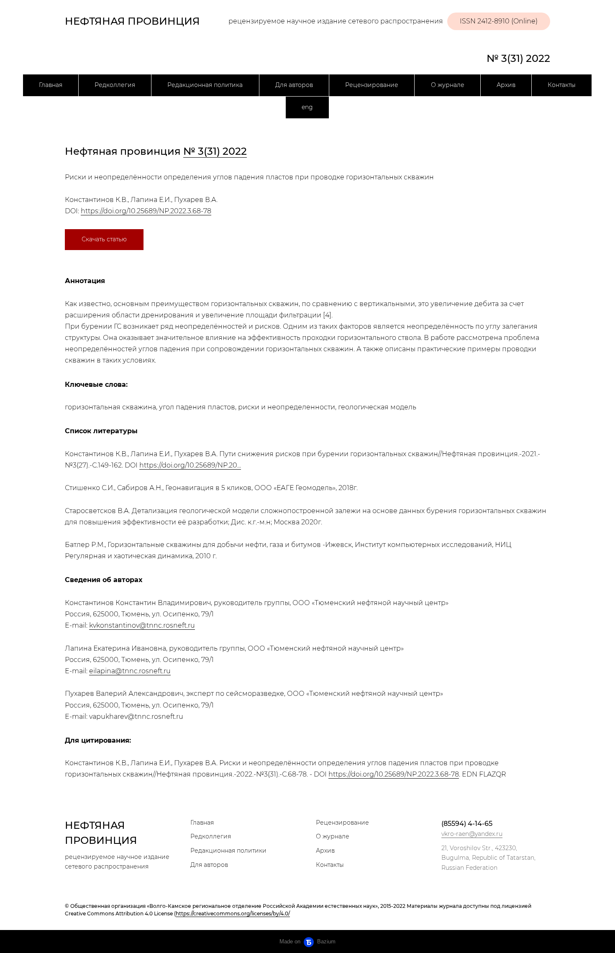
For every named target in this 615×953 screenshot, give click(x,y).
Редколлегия (115, 85)
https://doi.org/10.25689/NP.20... (190, 465)
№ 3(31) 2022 (518, 58)
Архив (506, 85)
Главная (50, 85)
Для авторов (294, 85)
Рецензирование (371, 85)
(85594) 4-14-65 (466, 824)
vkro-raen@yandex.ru (471, 834)
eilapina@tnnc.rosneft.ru (130, 671)
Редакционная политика (205, 85)
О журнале (447, 85)
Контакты (562, 85)
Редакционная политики (228, 850)
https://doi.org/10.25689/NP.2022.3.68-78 (146, 211)
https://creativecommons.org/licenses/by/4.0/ (233, 913)
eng (307, 107)
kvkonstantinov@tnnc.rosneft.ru (142, 625)
